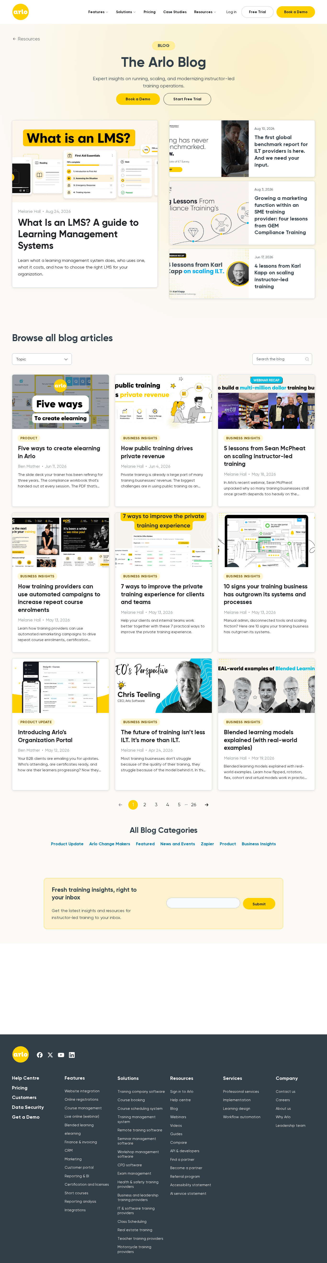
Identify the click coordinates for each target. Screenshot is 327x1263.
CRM (69, 1150)
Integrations (75, 1210)
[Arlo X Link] (50, 1054)
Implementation (237, 1100)
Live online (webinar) (82, 1116)
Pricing (150, 12)
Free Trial (257, 12)
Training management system (137, 1119)
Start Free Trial (187, 99)
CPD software (130, 1165)
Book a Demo (295, 12)
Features (96, 12)
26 (193, 804)
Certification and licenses (87, 1184)
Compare (178, 1142)
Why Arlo (283, 1117)
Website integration (82, 1091)
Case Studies (174, 12)
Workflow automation (241, 1117)
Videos (176, 1125)
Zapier (207, 843)
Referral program (185, 1176)
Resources (203, 12)
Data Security (28, 1107)
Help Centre (25, 1078)
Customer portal (79, 1167)
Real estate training (135, 1230)
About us (283, 1108)
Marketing (73, 1159)
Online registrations (81, 1099)
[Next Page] (207, 805)
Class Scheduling (132, 1221)
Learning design (236, 1108)
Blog (174, 1108)
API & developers (184, 1151)
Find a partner (182, 1159)
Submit (259, 904)
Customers (24, 1097)
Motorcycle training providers (134, 1249)
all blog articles (79, 338)
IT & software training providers (136, 1210)
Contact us (285, 1091)
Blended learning (79, 1125)
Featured (145, 843)
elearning (73, 1133)
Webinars (178, 1117)
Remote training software (140, 1130)
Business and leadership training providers (138, 1197)
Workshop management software (138, 1154)
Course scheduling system (140, 1108)
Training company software (141, 1091)
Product (228, 843)
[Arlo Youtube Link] (61, 1054)
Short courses (76, 1193)
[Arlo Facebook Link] (40, 1054)
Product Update (67, 843)
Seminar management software (137, 1141)
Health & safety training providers (138, 1184)
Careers (283, 1100)
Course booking (131, 1100)
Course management (83, 1108)
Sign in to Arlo (181, 1091)
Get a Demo (25, 1117)
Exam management (134, 1173)
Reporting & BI (77, 1176)
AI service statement (188, 1193)
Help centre (180, 1100)
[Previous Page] (120, 805)
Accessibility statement (190, 1185)
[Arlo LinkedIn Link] (72, 1054)
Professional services (241, 1091)
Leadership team (290, 1125)
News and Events (177, 843)
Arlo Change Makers (109, 843)
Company (287, 1078)
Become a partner (186, 1168)
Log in (231, 12)
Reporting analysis (80, 1201)
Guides (176, 1134)
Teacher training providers (140, 1238)
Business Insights (259, 843)
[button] (96, 12)
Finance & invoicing (81, 1142)
